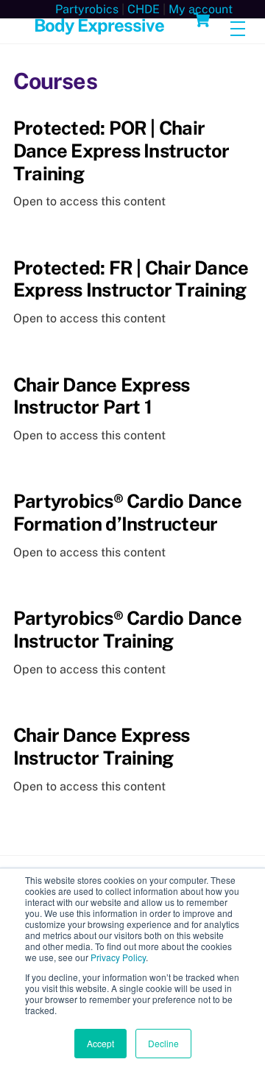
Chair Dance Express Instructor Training (101, 746)
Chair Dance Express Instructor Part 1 (101, 396)
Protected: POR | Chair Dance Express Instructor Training (121, 150)
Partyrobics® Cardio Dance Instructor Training (127, 629)
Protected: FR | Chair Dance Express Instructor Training (130, 279)
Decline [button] (163, 1043)
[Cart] (201, 20)
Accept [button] (100, 1043)
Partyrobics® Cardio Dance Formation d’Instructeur (127, 512)
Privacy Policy (118, 957)
